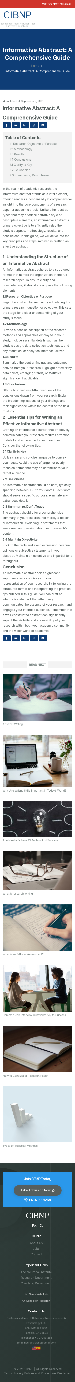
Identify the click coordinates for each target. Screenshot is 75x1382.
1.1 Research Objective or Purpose (33, 144)
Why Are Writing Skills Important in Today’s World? (34, 790)
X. (41, 1225)
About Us (36, 1243)
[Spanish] (38, 1347)
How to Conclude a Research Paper (25, 1075)
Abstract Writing (12, 724)
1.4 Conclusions (20, 159)
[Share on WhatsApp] (34, 125)
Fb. (34, 1225)
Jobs (36, 1248)
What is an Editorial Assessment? (23, 954)
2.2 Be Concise (19, 170)
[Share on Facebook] (7, 125)
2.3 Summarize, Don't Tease (29, 175)
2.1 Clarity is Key (20, 165)
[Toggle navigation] (70, 18)
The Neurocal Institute (36, 1272)
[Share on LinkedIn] (16, 125)
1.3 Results (16, 154)
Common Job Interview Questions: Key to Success (34, 1015)
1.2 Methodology (20, 149)
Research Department (36, 1277)
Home (35, 66)
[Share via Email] (43, 125)
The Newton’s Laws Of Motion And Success (30, 840)
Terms (8, 1373)
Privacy (18, 1373)
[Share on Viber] (25, 125)
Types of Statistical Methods (20, 1145)
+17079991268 (39, 1200)
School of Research (38, 1300)
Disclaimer (64, 1373)
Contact (36, 1254)
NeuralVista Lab (38, 1294)
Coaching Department (36, 1283)
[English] (34, 1347)
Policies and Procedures (40, 1373)
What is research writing (18, 893)
